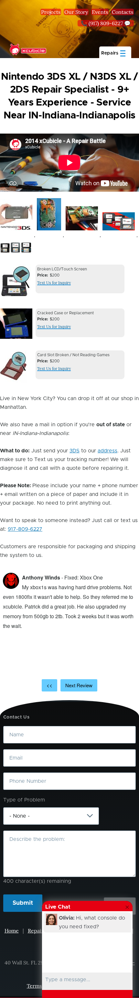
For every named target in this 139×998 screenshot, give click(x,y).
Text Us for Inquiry (54, 282)
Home (12, 930)
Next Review (78, 685)
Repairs (37, 930)
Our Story (76, 12)
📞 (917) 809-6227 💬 (105, 23)
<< (49, 685)
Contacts (122, 12)
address (107, 450)
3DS (75, 450)
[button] (16, 214)
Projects (50, 12)
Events (100, 12)
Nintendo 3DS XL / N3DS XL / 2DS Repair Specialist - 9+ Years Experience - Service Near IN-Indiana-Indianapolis (69, 96)
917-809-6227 (25, 529)
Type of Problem (24, 799)
